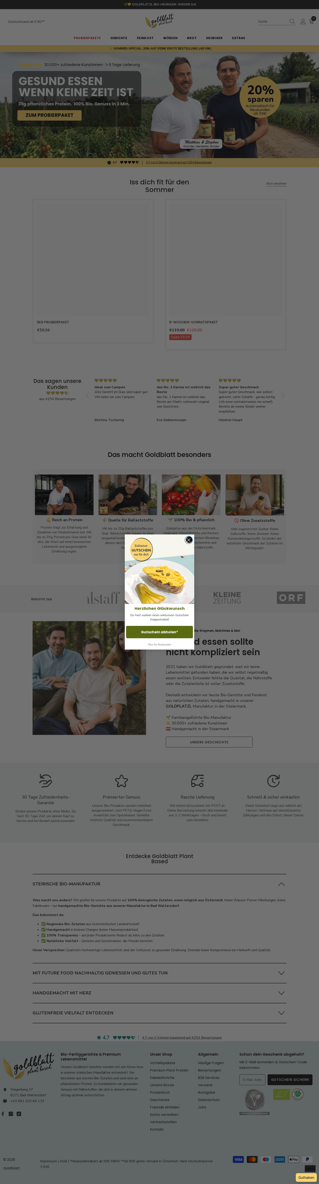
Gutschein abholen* (159, 632)
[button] (159, 569)
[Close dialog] (188, 540)
